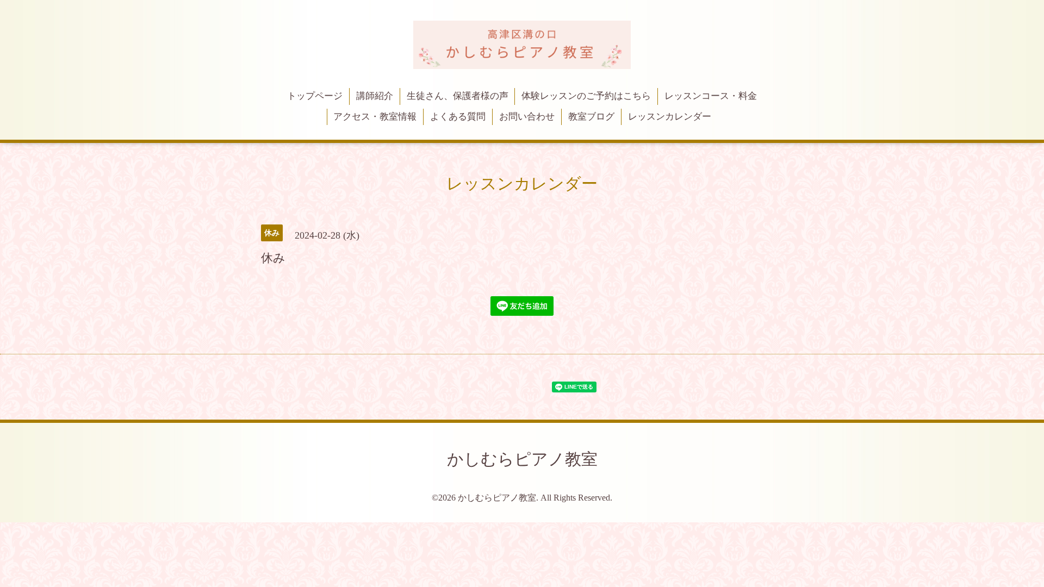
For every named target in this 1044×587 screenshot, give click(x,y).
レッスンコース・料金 (710, 96)
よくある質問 (458, 116)
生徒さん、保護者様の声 (457, 96)
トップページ (315, 96)
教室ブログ (591, 116)
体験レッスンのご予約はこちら (586, 96)
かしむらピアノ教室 (522, 459)
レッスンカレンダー (669, 116)
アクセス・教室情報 (375, 116)
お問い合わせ (527, 116)
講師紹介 (374, 96)
